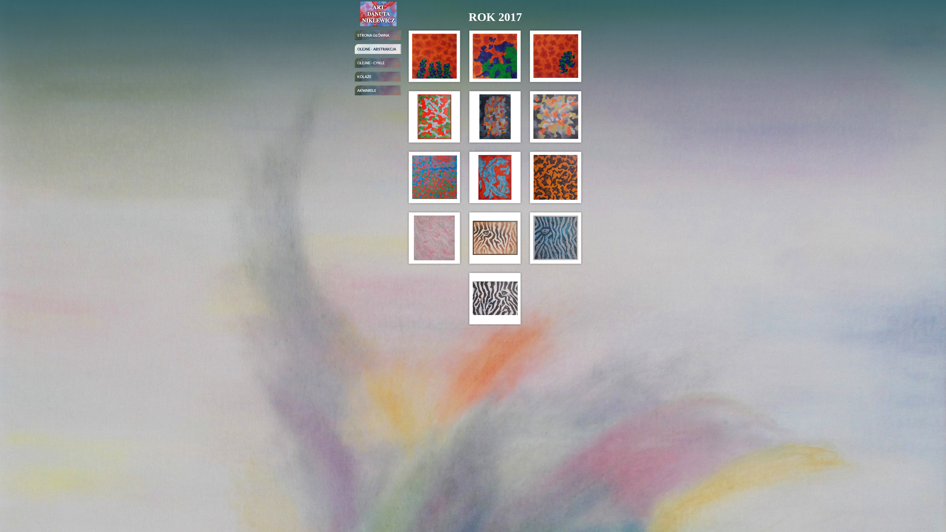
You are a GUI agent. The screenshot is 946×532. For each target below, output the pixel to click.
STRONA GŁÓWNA (373, 35)
